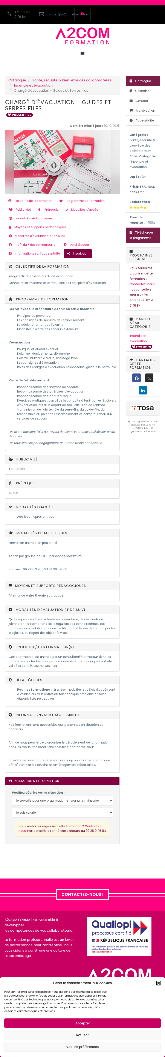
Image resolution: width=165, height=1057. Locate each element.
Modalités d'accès (84, 209)
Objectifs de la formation (33, 201)
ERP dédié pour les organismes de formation (143, 429)
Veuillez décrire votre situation (37, 792)
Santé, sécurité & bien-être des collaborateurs (71, 80)
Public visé (23, 209)
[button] (158, 983)
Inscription (80, 253)
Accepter (82, 1023)
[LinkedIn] (143, 390)
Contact (141, 101)
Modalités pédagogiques (33, 218)
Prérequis (51, 209)
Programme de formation (85, 201)
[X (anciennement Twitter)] (149, 377)
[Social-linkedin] (82, 13)
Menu (82, 53)
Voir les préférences (82, 1047)
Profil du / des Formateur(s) (35, 245)
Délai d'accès (79, 245)
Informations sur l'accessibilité (37, 253)
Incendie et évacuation (33, 85)
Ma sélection (145, 110)
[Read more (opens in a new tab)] (54, 14)
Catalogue (17, 80)
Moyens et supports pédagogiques (40, 227)
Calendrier (142, 91)
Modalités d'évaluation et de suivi (39, 236)
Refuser (82, 1035)
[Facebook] (136, 377)
